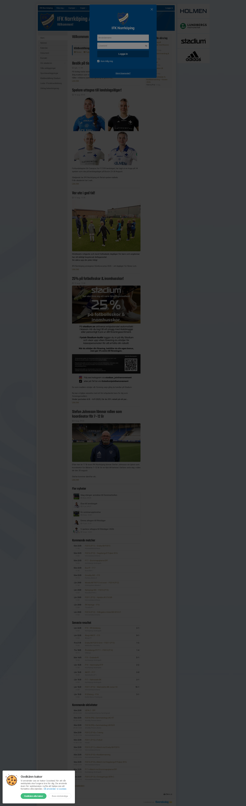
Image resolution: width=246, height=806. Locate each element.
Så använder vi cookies (55, 789)
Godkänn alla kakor (33, 796)
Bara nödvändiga (60, 796)
